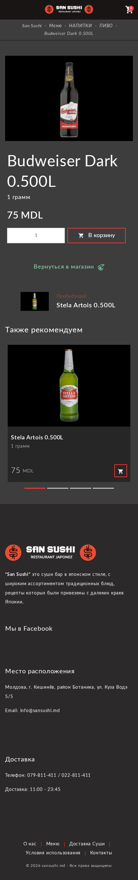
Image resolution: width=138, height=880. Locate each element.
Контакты (101, 853)
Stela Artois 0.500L (86, 305)
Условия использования (53, 853)
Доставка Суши (87, 844)
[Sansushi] (69, 9)
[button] (35, 488)
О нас (30, 844)
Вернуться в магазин (64, 267)
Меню (53, 844)
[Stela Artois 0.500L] (35, 294)
